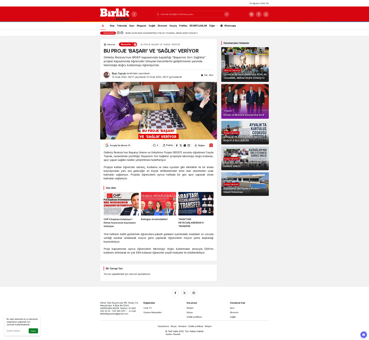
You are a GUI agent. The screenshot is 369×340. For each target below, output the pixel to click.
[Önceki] (118, 33)
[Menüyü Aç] (134, 14)
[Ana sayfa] (103, 25)
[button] (251, 14)
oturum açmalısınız (139, 274)
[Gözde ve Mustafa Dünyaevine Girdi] (245, 101)
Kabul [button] (33, 331)
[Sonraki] (122, 33)
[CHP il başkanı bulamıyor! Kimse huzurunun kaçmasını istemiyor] (121, 210)
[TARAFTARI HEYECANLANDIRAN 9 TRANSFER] (195, 210)
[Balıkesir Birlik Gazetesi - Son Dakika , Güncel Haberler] (114, 14)
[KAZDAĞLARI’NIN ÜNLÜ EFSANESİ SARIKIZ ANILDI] (245, 158)
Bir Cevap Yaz (114, 268)
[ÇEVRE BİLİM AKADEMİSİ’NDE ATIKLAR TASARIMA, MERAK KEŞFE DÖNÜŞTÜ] (245, 64)
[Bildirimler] (266, 14)
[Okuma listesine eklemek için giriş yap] (211, 145)
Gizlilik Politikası (13, 331)
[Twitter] (184, 292)
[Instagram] (193, 292)
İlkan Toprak (119, 73)
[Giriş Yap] (259, 14)
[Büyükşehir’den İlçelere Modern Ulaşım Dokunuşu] (245, 184)
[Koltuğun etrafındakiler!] (158, 210)
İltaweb (176, 334)
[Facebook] (175, 292)
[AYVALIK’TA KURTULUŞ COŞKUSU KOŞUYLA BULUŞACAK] (245, 132)
